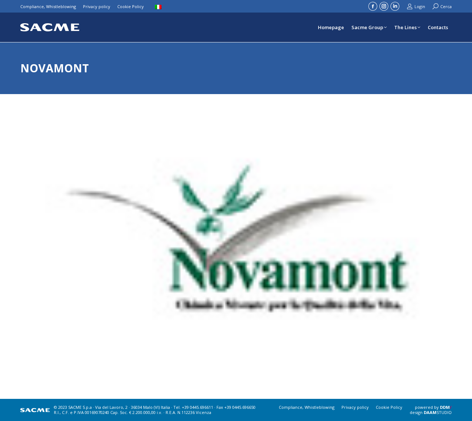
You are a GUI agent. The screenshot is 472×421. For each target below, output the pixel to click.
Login (419, 6)
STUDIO (438, 412)
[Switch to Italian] (159, 6)
